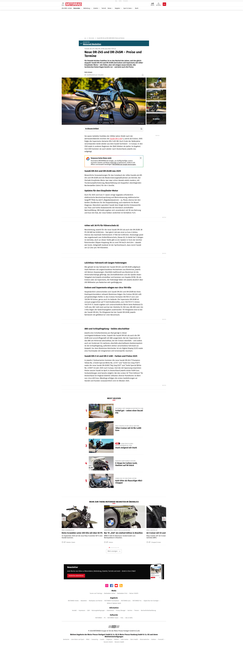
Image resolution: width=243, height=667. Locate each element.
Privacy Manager (120, 610)
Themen (136, 610)
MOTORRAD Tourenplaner (111, 601)
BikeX (87, 639)
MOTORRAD (98, 618)
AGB (88, 610)
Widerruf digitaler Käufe (114, 603)
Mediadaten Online (109, 593)
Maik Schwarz (88, 72)
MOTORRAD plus (126, 601)
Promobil (161, 639)
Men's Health (134, 639)
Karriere (130, 610)
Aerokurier (66, 639)
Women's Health (119, 642)
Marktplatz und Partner (95, 601)
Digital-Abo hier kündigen (151, 601)
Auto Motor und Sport (77, 639)
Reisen (109, 8)
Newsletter (84, 601)
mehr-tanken (124, 639)
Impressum (82, 610)
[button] (104, 101)
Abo (116, 1)
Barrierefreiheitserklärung (148, 610)
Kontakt (74, 610)
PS (104, 618)
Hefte (120, 1)
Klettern (116, 639)
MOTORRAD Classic (113, 618)
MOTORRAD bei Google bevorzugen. (124, 164)
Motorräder (76, 8)
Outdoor (153, 639)
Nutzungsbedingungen (98, 610)
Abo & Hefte (129, 618)
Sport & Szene (127, 8)
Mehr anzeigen (113, 551)
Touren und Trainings (96, 593)
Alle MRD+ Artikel (67, 8)
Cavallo (102, 639)
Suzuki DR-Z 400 (116, 139)
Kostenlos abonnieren (76, 576)
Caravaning (94, 639)
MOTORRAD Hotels (73, 601)
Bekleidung (86, 8)
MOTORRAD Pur (137, 601)
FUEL (121, 618)
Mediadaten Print (122, 593)
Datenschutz (110, 610)
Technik (104, 8)
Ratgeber (117, 8)
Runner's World (108, 642)
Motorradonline (144, 639)
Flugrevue (109, 639)
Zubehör (95, 8)
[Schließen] (141, 158)
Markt (136, 8)
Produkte (125, 1)
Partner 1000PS (133, 593)
